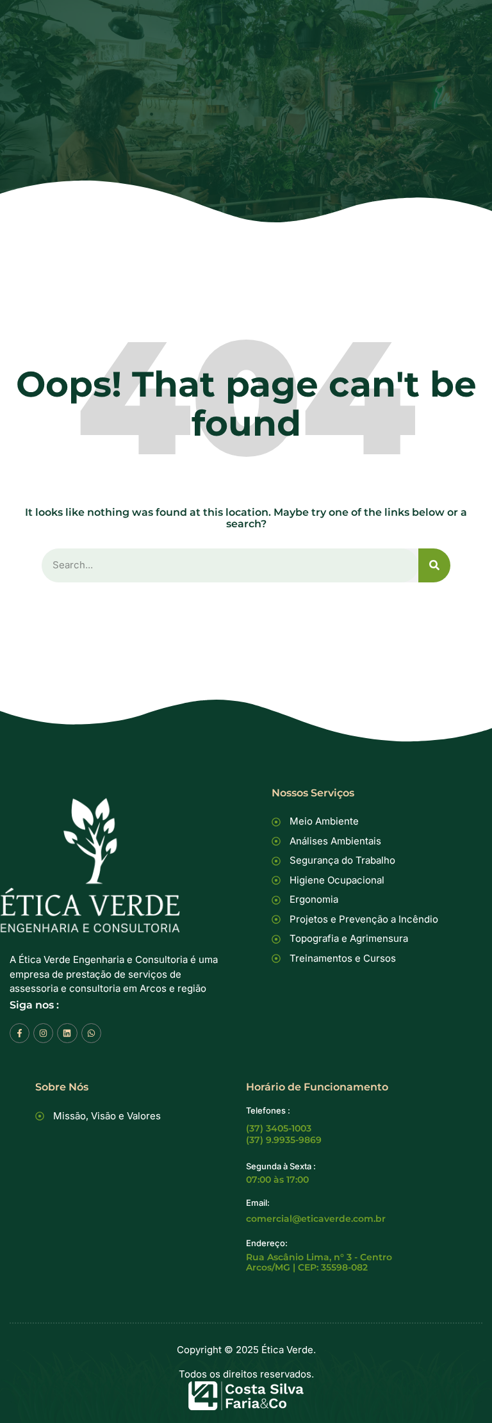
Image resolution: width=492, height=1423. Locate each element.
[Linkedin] (67, 1033)
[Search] (434, 565)
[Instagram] (43, 1033)
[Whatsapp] (91, 1033)
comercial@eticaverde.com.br (316, 1218)
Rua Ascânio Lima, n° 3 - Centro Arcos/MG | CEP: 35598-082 (319, 1262)
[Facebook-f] (19, 1033)
